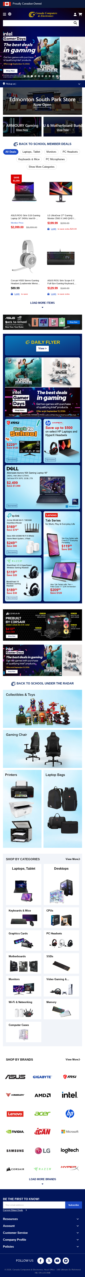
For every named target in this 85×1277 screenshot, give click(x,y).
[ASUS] (15, 1076)
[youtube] (57, 1260)
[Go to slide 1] (28, 76)
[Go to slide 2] (32, 76)
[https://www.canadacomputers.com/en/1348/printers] (22, 808)
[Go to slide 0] (25, 76)
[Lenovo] (15, 1113)
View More (72, 859)
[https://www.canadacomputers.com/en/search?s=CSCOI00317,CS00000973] (42, 624)
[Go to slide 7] (50, 76)
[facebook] (40, 1260)
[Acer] (42, 1113)
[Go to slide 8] (53, 76)
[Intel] (70, 1095)
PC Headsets (70, 151)
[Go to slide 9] (57, 76)
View (42, 348)
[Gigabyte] (42, 1076)
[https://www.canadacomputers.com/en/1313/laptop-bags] (62, 808)
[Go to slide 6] (46, 76)
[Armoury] (15, 1095)
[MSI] (70, 1076)
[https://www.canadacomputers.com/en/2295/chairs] (42, 748)
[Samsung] (15, 1150)
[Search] (75, 23)
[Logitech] (70, 1150)
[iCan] (42, 1132)
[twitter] (49, 1260)
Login (53, 229)
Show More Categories (42, 166)
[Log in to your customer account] (75, 14)
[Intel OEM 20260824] (42, 43)
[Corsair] (15, 1168)
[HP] (70, 1113)
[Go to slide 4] (39, 76)
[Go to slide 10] (60, 76)
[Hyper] (70, 1168)
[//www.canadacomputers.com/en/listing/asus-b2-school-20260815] (42, 322)
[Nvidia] (15, 1132)
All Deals (10, 151)
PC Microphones (55, 159)
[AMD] (42, 1095)
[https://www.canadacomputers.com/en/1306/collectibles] (42, 708)
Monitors (51, 151)
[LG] (42, 1150)
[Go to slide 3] (35, 76)
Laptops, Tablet (31, 151)
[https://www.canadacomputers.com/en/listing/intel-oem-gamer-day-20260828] (42, 660)
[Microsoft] (70, 1132)
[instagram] (66, 1260)
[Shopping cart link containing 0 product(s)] (80, 14)
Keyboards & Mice (29, 159)
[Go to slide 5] (42, 76)
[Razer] (42, 1168)
